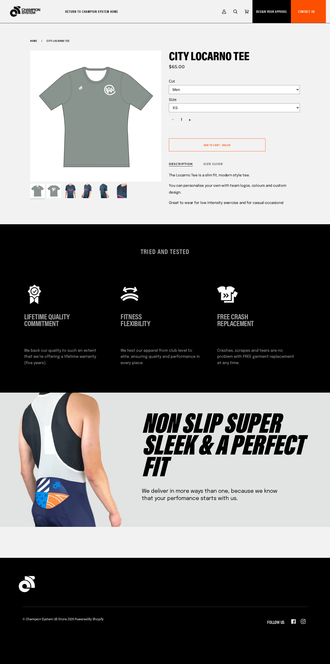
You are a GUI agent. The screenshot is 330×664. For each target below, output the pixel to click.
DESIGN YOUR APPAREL (271, 11)
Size (173, 99)
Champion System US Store (46, 619)
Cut (172, 81)
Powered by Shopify (89, 619)
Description (181, 164)
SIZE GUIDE (213, 164)
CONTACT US (306, 11)
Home (33, 40)
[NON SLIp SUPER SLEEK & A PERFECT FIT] (165, 460)
